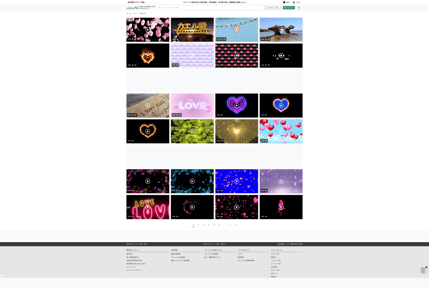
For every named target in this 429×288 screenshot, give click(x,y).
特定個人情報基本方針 (134, 260)
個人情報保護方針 (132, 257)
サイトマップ (131, 267)
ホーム (128, 13)
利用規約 (241, 257)
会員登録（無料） (273, 8)
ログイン (290, 8)
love (135, 13)
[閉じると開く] (1, 276)
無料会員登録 (175, 254)
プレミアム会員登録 (178, 257)
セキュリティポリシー (134, 270)
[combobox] (213, 8)
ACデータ (274, 273)
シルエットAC (276, 260)
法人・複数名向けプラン (212, 257)
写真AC (273, 257)
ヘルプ (240, 254)
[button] (273, 7)
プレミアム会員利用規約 (246, 260)
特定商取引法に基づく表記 (135, 264)
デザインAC (275, 270)
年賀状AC (274, 267)
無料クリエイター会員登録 (180, 260)
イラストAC (275, 254)
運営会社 (129, 254)
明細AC (273, 277)
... (225, 225)
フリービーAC (276, 264)
